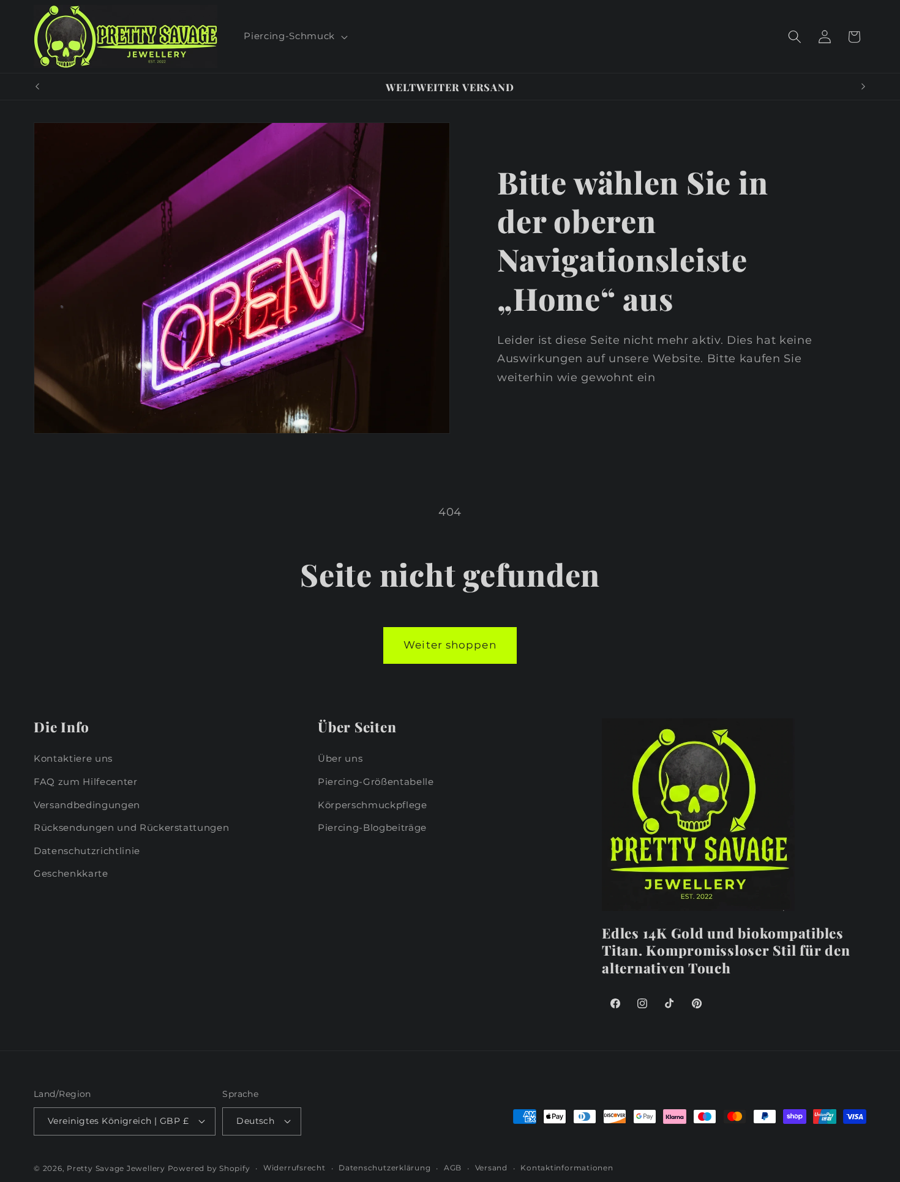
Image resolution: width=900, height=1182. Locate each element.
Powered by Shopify (209, 1168)
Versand (491, 1167)
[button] (294, 37)
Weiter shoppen (449, 645)
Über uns (340, 758)
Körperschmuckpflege (372, 805)
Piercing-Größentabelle (376, 781)
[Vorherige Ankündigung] (37, 87)
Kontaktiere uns (73, 758)
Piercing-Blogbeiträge (372, 827)
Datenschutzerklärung (384, 1167)
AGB (453, 1167)
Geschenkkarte (71, 873)
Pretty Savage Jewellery (116, 1168)
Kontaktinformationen (566, 1167)
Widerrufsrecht (294, 1167)
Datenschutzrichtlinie (87, 851)
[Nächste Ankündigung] (863, 87)
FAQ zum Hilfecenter (86, 781)
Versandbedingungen (87, 805)
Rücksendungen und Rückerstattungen (131, 827)
